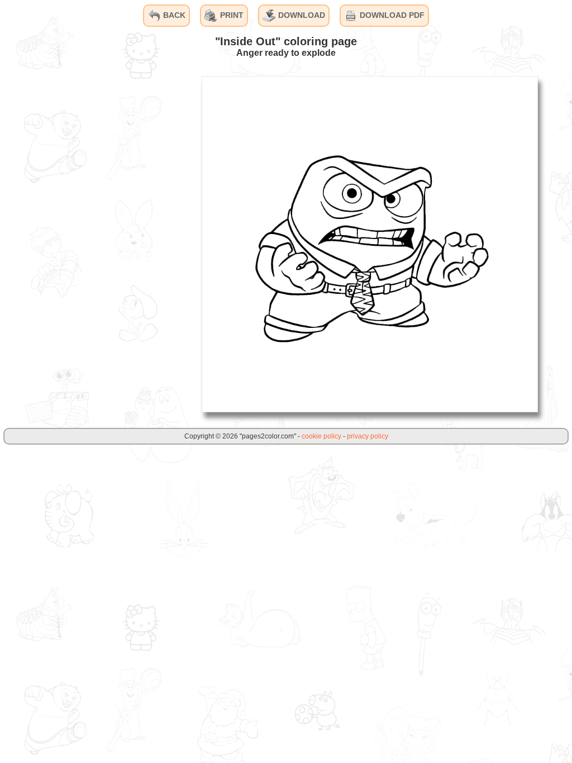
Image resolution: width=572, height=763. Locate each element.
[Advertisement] (109, 243)
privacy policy (367, 436)
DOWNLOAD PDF (391, 15)
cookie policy (321, 436)
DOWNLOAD (300, 15)
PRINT (231, 15)
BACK (173, 15)
